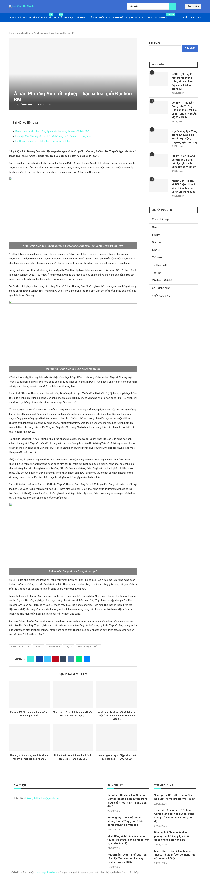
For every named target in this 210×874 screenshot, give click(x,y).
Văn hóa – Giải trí (42, 16)
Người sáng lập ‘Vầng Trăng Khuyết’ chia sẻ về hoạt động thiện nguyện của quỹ (184, 137)
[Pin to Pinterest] (55, 659)
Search (172, 6)
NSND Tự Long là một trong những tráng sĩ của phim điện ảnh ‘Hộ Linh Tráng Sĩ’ (182, 82)
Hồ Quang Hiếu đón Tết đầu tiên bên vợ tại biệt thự (42, 141)
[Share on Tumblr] (63, 659)
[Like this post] (31, 659)
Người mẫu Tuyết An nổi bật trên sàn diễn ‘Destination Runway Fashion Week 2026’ (127, 858)
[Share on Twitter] (47, 659)
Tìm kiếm (154, 43)
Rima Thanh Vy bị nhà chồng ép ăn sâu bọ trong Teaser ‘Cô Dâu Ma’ (52, 131)
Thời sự (27, 17)
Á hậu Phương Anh (20, 647)
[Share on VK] (71, 659)
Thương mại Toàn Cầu (88, 647)
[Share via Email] (87, 659)
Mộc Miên (28, 104)
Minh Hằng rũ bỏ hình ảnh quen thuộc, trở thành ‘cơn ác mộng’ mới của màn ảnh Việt (128, 840)
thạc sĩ (68, 647)
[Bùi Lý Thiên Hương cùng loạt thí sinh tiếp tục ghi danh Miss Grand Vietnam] (158, 160)
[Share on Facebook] (39, 659)
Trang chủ (15, 17)
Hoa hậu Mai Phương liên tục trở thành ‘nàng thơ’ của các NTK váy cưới (53, 136)
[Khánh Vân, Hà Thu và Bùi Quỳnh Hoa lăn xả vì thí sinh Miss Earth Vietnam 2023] (158, 185)
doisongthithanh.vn (46, 872)
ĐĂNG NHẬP (193, 6)
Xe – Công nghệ (114, 17)
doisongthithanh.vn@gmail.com (41, 798)
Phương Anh (54, 647)
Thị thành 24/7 (161, 16)
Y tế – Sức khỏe (96, 17)
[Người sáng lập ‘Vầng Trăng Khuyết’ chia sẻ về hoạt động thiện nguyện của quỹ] (158, 136)
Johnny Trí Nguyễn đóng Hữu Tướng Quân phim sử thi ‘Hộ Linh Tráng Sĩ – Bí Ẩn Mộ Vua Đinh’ (184, 110)
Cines (149, 17)
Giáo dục (69, 17)
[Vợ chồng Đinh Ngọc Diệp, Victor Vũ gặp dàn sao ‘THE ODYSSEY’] (116, 737)
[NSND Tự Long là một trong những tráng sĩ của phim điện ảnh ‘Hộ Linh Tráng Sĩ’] (158, 79)
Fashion (139, 17)
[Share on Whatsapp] (79, 659)
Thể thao (80, 17)
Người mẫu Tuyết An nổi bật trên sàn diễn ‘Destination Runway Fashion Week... (116, 715)
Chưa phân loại (160, 219)
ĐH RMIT (38, 647)
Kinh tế (58, 16)
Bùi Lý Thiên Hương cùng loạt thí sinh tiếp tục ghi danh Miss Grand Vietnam (184, 161)
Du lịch (129, 17)
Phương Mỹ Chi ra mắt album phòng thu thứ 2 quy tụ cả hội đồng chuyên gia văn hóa (125, 821)
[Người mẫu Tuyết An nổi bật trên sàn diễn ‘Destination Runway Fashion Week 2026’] (116, 694)
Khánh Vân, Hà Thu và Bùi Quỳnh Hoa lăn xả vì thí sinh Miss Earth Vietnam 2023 (184, 186)
